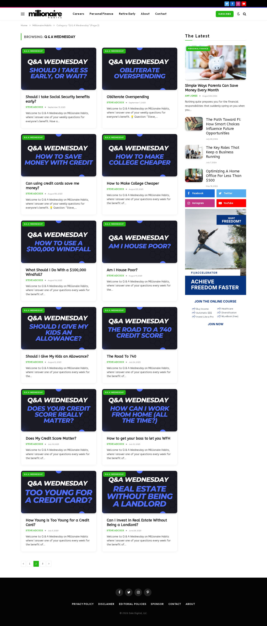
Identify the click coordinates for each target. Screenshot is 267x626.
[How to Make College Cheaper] (139, 155)
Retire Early (127, 13)
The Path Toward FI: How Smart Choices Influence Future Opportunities (223, 126)
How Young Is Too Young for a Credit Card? (57, 522)
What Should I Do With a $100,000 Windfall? (56, 272)
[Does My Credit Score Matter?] (58, 410)
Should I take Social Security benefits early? (58, 99)
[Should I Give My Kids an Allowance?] (58, 328)
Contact (161, 13)
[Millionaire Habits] (45, 14)
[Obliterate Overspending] (139, 69)
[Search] (244, 14)
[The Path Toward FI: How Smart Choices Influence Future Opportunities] (194, 124)
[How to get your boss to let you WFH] (139, 410)
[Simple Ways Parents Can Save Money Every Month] (215, 62)
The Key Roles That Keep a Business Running (222, 152)
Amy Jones (191, 96)
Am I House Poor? (122, 270)
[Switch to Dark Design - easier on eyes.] (238, 13)
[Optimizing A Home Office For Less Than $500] (194, 175)
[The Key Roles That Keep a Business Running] (194, 152)
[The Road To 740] (139, 328)
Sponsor (157, 604)
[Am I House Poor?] (139, 242)
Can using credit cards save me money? (52, 185)
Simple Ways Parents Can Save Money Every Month (211, 87)
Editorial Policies (132, 604)
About (145, 13)
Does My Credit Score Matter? (51, 438)
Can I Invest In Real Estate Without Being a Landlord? (137, 522)
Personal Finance (101, 13)
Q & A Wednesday (33, 51)
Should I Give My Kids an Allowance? (57, 356)
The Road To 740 (121, 356)
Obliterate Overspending (128, 97)
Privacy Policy (83, 604)
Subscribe (224, 14)
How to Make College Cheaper (133, 183)
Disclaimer (106, 604)
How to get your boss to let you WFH (138, 438)
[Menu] (23, 14)
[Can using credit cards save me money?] (58, 155)
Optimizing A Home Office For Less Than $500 (223, 175)
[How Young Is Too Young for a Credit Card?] (58, 492)
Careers (78, 13)
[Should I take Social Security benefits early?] (58, 69)
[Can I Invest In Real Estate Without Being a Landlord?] (139, 492)
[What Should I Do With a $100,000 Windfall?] (58, 242)
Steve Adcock (34, 107)
